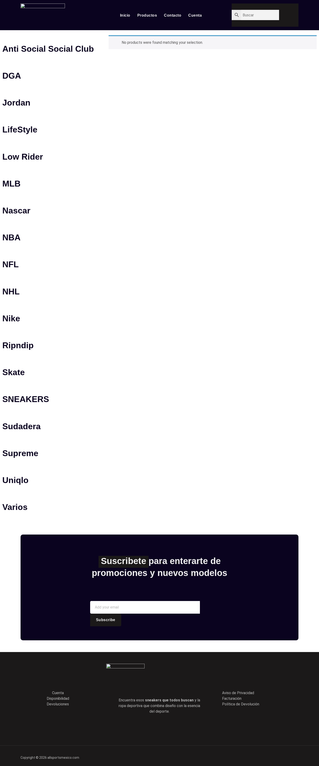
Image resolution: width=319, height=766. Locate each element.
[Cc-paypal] (276, 755)
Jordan (16, 102)
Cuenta (195, 15)
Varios (15, 507)
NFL (10, 264)
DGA (11, 76)
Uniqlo (15, 480)
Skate (13, 372)
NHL (11, 291)
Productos (147, 15)
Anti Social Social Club (48, 49)
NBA (11, 237)
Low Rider (22, 156)
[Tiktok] (166, 726)
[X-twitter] (153, 726)
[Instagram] (179, 726)
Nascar (16, 210)
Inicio (125, 15)
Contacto (172, 15)
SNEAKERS (25, 399)
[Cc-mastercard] (292, 755)
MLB (11, 183)
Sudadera (21, 426)
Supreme (20, 453)
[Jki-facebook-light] (139, 726)
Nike (11, 318)
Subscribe (105, 620)
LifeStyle (19, 129)
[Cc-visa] (260, 755)
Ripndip (18, 345)
